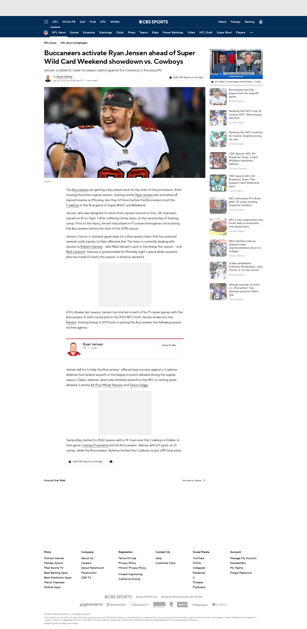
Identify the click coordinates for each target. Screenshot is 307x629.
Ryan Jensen (144, 195)
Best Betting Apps (56, 573)
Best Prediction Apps (57, 577)
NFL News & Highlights (74, 43)
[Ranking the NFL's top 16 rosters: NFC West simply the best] (218, 118)
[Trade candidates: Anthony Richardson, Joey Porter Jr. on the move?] (218, 270)
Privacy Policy (127, 563)
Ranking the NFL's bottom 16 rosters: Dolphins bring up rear (246, 136)
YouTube (198, 558)
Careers (86, 563)
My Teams (236, 568)
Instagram (199, 568)
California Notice (129, 579)
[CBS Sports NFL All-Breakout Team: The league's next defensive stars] (218, 183)
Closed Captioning (130, 574)
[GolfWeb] (219, 604)
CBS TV (86, 577)
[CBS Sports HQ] (146, 596)
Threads (198, 582)
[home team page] (79, 354)
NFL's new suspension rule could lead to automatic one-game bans (246, 223)
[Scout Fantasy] (200, 604)
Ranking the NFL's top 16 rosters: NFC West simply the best (245, 114)
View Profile (169, 345)
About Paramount (92, 568)
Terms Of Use (127, 558)
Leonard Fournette (95, 445)
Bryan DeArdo (64, 76)
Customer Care (165, 563)
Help (159, 558)
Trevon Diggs (139, 385)
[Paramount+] (139, 604)
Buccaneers (80, 190)
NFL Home (50, 43)
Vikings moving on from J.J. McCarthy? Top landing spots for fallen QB (244, 290)
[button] (251, 32)
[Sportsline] (116, 604)
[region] (236, 64)
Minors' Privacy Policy (132, 568)
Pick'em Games (54, 558)
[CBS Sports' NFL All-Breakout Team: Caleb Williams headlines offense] (218, 160)
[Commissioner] (163, 603)
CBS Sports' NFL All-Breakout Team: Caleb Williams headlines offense (243, 159)
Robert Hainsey (91, 247)
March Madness (54, 582)
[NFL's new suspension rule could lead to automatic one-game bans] (218, 226)
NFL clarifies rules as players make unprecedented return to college (245, 246)
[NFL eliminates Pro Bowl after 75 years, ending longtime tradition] (218, 205)
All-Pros (96, 385)
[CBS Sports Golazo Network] (182, 596)
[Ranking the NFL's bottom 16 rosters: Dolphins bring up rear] (218, 139)
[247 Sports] (91, 604)
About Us (87, 558)
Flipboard (199, 587)
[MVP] (182, 603)
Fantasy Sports (53, 563)
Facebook (199, 573)
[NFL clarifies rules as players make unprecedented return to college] (218, 248)
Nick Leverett (75, 252)
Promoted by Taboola (191, 480)
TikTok (197, 563)
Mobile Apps (52, 587)
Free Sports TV (53, 568)
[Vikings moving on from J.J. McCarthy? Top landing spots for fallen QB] (218, 291)
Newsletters (238, 563)
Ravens (71, 322)
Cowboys (72, 205)
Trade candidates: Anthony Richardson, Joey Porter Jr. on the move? (246, 267)
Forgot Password (241, 573)
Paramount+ (89, 573)
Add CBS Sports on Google (188, 77)
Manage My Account (243, 558)
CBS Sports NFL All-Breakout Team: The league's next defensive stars (244, 181)
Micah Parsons (113, 385)
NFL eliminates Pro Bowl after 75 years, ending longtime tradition (245, 202)
